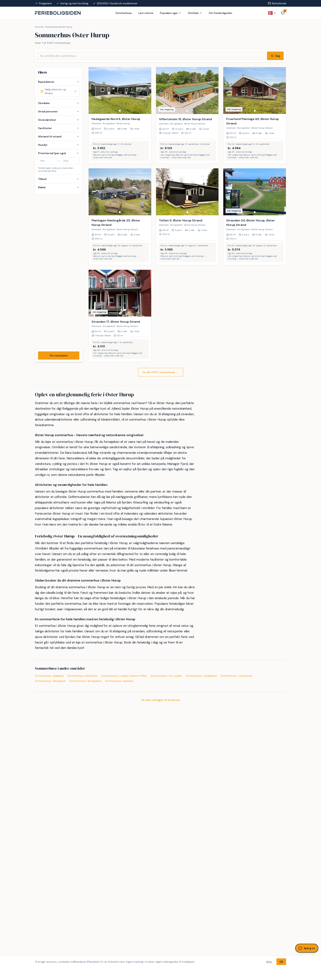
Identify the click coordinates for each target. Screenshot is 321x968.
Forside (39, 26)
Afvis (269, 961)
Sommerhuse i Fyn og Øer (166, 675)
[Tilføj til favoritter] (146, 109)
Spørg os (309, 948)
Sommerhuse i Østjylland (50, 681)
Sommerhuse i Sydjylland (201, 675)
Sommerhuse (124, 13)
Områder (193, 13)
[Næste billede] (147, 90)
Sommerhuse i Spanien (119, 681)
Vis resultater (59, 355)
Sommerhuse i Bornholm (82, 675)
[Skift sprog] (272, 13)
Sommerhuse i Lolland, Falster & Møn (124, 675)
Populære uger (169, 13)
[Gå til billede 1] (120, 111)
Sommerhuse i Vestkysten (236, 675)
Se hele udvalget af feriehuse (160, 700)
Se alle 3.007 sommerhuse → (161, 372)
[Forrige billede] (93, 90)
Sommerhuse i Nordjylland (85, 681)
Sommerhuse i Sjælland (49, 675)
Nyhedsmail (279, 3)
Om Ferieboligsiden (220, 13)
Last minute (145, 13)
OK (281, 961)
